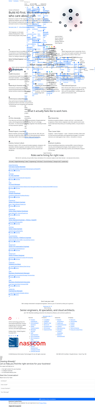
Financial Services (61, 324)
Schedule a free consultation (48, 399)
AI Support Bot (48, 326)
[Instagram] (15, 336)
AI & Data (39, 161)
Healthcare (60, 323)
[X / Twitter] (13, 336)
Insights (72, 323)
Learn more (55, 62)
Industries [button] (59, 55)
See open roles (47, 316)
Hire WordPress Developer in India (35, 343)
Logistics (59, 326)
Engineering (32, 161)
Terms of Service (74, 328)
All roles (11, 161)
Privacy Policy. (43, 403)
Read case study (26, 97)
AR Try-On (46, 324)
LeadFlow (46, 321)
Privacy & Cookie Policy (76, 329)
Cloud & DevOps (48, 161)
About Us (72, 319)
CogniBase (47, 319)
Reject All (11, 406)
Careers (72, 326)
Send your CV (47, 306)
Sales (26, 161)
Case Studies (86, 69)
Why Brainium (82, 75)
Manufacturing (61, 328)
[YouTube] (17, 336)
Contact (92, 69)
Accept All (17, 406)
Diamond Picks (48, 329)
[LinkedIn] (9, 336)
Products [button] (48, 44)
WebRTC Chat (47, 323)
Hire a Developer (35, 336)
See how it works (26, 132)
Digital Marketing (19, 161)
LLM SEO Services (35, 351)
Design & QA (57, 161)
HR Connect (47, 328)
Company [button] (74, 57)
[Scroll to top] (1, 357)
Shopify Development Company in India (35, 348)
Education (59, 329)
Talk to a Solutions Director (32, 137)
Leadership (65, 161)
